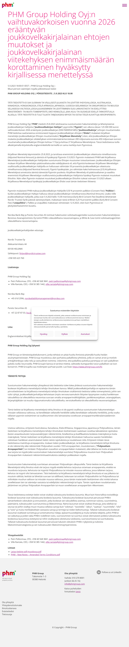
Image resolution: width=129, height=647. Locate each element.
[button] (124, 5)
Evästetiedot (8, 611)
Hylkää (64, 334)
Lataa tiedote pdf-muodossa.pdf (26, 551)
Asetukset (85, 334)
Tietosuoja (7, 614)
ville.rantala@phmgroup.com (59, 284)
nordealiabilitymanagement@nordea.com (44, 298)
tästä (78, 591)
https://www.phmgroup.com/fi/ (87, 366)
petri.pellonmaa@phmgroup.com (65, 281)
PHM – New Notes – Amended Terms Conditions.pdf (35, 554)
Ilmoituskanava (9, 608)
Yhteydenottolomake (12, 605)
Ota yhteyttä (8, 602)
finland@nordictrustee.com (32, 253)
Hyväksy (43, 334)
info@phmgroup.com (74, 584)
